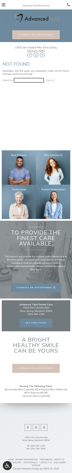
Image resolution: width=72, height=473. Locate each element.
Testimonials (30, 462)
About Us (59, 459)
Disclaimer (60, 462)
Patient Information (27, 459)
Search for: (8, 80)
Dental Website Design (26, 468)
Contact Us (45, 462)
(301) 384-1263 (37, 446)
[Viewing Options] (7, 465)
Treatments (45, 459)
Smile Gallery (13, 462)
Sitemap (36, 465)
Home (11, 459)
